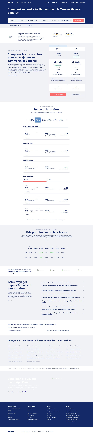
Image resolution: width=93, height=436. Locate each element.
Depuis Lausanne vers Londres (16, 355)
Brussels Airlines (51, 417)
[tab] (34, 179)
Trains (17, 2)
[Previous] (26, 248)
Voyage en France (71, 422)
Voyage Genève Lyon (71, 413)
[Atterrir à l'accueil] (12, 2)
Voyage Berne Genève (72, 417)
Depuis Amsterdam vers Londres (54, 352)
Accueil (9, 368)
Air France (49, 413)
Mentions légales (25, 432)
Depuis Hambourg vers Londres (35, 355)
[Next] (67, 120)
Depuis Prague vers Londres (73, 349)
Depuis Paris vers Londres (14, 346)
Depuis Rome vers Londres (34, 349)
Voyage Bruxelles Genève (73, 415)
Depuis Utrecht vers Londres (73, 358)
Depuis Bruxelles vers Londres (35, 352)
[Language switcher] (54, 2)
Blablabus (30, 408)
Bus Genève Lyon (32, 413)
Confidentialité (50, 432)
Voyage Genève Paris (71, 411)
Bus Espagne (31, 415)
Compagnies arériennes (53, 411)
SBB (9, 415)
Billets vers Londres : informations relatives (58, 330)
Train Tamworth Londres (14, 330)
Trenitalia (10, 417)
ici (64, 220)
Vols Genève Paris (51, 408)
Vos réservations (63, 2)
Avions (49, 406)
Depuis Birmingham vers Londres (35, 358)
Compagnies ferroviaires (14, 408)
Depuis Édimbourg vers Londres (74, 355)
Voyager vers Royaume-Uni (26, 368)
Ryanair (49, 419)
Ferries (29, 2)
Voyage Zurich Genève (72, 419)
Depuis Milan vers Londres (73, 346)
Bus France (30, 417)
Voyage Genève (70, 408)
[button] (43, 20)
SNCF (9, 411)
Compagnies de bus (33, 419)
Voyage (15, 368)
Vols (25, 2)
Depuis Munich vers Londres (73, 352)
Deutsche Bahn (12, 413)
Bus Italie (30, 422)
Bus (22, 2)
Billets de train (12, 406)
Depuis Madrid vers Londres (34, 346)
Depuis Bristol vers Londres (15, 358)
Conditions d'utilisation (38, 432)
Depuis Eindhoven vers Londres (54, 355)
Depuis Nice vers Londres (53, 358)
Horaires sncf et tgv (13, 419)
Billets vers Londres (40, 368)
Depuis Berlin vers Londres (53, 349)
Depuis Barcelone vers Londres (16, 349)
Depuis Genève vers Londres (53, 346)
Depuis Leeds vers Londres (15, 361)
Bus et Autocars (32, 406)
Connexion (82, 2)
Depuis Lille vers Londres (33, 361)
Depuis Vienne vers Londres (15, 352)
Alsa (29, 411)
